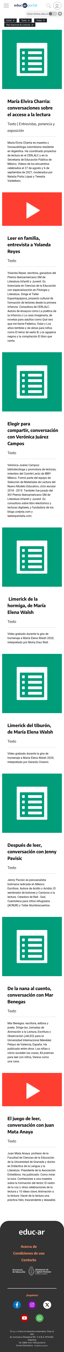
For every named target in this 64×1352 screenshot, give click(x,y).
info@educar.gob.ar (41, 1346)
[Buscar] (48, 5)
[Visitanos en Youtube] (24, 1318)
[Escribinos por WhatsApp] (39, 1318)
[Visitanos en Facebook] (17, 1305)
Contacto (28, 1260)
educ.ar (14, 1331)
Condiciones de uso (29, 1253)
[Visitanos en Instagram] (32, 1305)
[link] (57, 6)
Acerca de (29, 1246)
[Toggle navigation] (3, 2)
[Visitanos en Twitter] (47, 1305)
